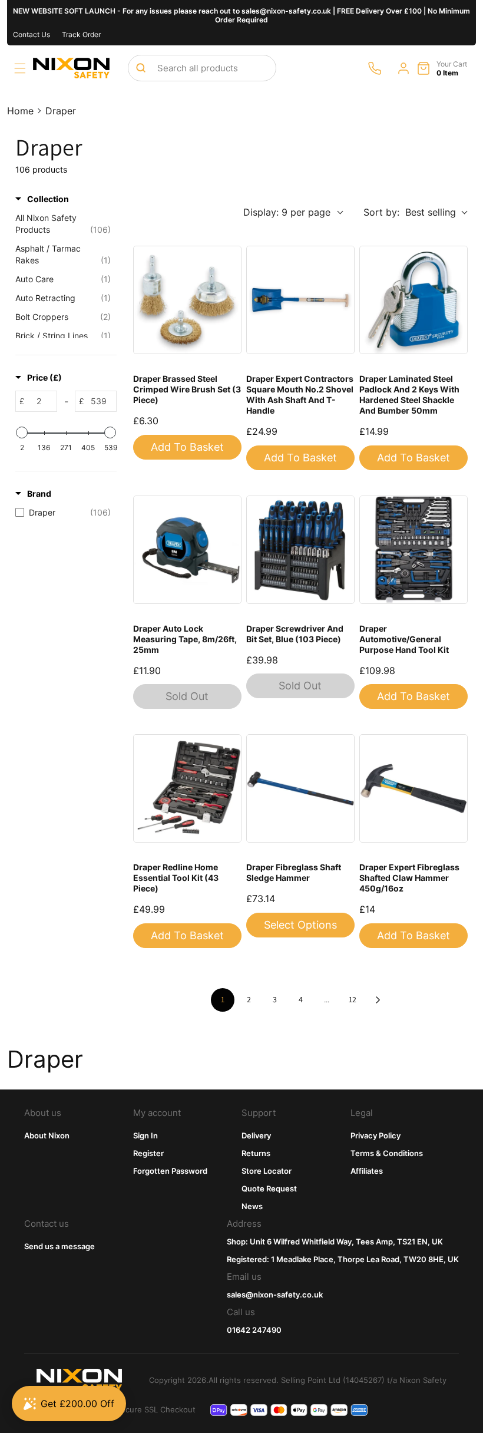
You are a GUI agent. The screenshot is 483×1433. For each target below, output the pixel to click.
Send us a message (59, 1246)
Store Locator (267, 1171)
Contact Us (31, 34)
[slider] (22, 432)
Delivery (256, 1135)
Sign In (145, 1135)
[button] (20, 68)
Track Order (81, 34)
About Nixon (47, 1135)
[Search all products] (141, 68)
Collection (48, 199)
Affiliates (366, 1171)
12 (352, 999)
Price (44, 377)
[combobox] (202, 68)
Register (148, 1153)
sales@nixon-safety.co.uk (275, 1294)
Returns (256, 1153)
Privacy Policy (375, 1135)
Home (20, 111)
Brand (39, 493)
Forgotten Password (170, 1171)
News (252, 1206)
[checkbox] (63, 513)
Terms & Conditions (386, 1153)
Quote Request (269, 1188)
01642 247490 (254, 1330)
